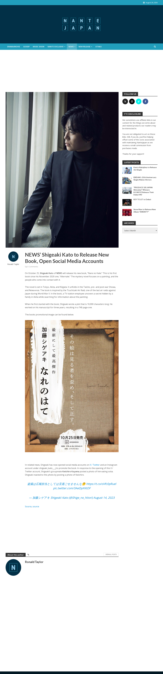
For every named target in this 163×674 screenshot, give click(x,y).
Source (28, 506)
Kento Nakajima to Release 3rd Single (145, 168)
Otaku (98, 46)
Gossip (26, 46)
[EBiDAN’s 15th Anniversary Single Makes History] (127, 180)
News (71, 46)
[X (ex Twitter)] (125, 101)
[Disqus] (62, 619)
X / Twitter (95, 464)
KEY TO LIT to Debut (142, 199)
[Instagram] (132, 101)
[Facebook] (145, 101)
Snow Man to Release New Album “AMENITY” (144, 210)
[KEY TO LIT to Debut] (127, 202)
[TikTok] (138, 101)
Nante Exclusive (56, 46)
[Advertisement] (81, 73)
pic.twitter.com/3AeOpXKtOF (71, 488)
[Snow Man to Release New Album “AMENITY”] (127, 212)
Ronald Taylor (13, 264)
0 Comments (32, 266)
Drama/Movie (13, 46)
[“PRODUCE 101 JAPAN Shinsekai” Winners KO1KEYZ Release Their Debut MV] (127, 190)
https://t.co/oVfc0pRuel (101, 484)
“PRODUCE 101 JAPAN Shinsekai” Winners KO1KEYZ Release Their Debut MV (143, 191)
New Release (84, 46)
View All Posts (111, 554)
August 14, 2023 (104, 497)
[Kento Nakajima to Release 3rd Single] (127, 170)
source (36, 506)
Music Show (38, 46)
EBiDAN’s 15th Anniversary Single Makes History (144, 178)
